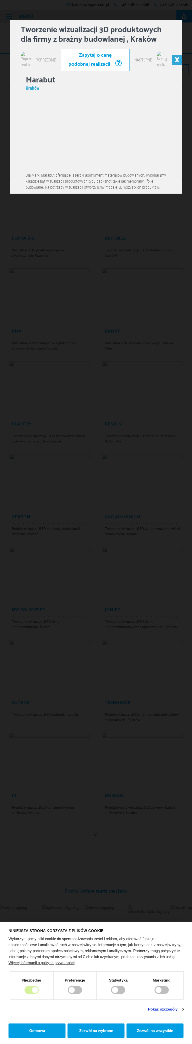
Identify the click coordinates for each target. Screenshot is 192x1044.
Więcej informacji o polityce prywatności (41, 962)
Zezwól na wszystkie (155, 1031)
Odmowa (37, 1031)
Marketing (161, 980)
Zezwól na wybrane (96, 1031)
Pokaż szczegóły (163, 1009)
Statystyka (118, 980)
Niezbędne (31, 980)
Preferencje (75, 980)
